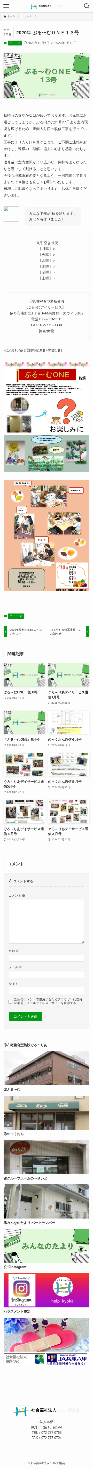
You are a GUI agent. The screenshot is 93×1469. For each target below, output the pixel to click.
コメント (17, 895)
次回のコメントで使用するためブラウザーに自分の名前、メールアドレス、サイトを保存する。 (48, 1001)
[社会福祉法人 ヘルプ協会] (46, 6)
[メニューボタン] (6, 6)
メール (15, 967)
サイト (13, 983)
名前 (14, 950)
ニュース (15, 42)
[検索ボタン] (87, 6)
